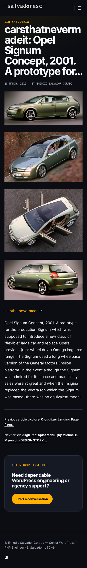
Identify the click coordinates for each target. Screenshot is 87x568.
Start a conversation (32, 499)
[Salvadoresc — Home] (25, 7)
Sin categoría (16, 21)
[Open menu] (79, 8)
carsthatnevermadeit (22, 311)
